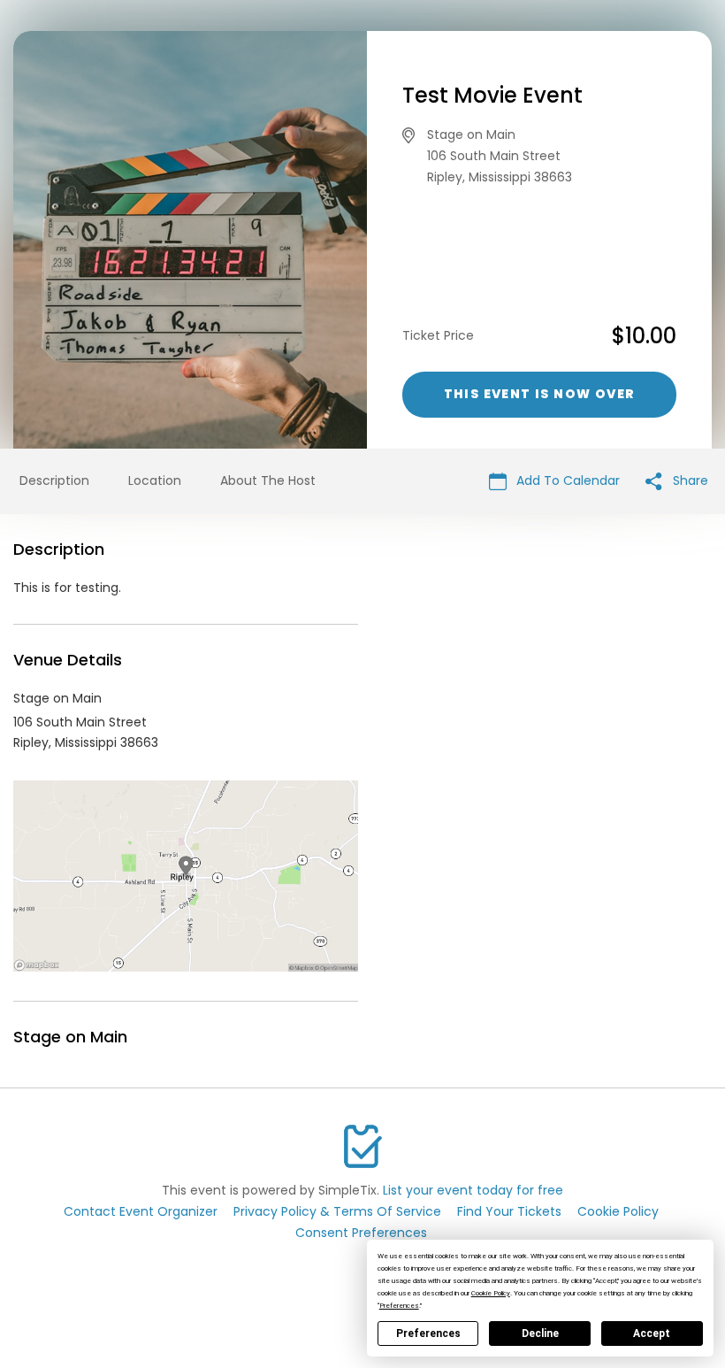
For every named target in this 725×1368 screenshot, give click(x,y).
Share (688, 480)
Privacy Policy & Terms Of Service (337, 1211)
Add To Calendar (566, 480)
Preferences (428, 1333)
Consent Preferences (361, 1232)
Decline (540, 1333)
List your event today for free (473, 1190)
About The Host (268, 480)
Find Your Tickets (509, 1211)
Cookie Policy (618, 1211)
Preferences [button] (399, 1306)
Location (154, 480)
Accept (651, 1333)
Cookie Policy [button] (490, 1293)
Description (54, 480)
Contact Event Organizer (141, 1211)
